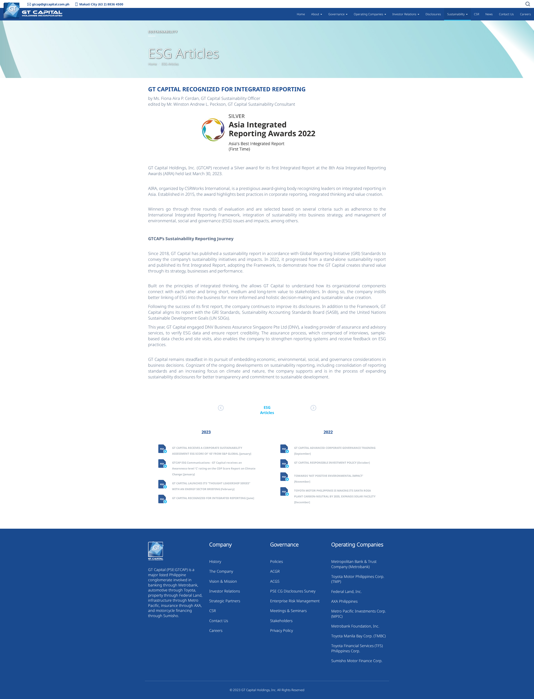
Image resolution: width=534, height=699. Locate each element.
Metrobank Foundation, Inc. (355, 626)
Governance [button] (336, 14)
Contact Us (506, 14)
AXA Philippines (344, 601)
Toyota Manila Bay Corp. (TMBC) (358, 635)
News (489, 14)
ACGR (275, 571)
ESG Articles (169, 64)
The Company (221, 571)
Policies (276, 561)
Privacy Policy (281, 630)
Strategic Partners (224, 600)
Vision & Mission (223, 581)
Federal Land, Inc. (346, 591)
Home (301, 14)
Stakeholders (281, 620)
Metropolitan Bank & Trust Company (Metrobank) (354, 564)
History (215, 561)
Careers (525, 14)
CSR (476, 14)
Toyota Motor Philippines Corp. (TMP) (357, 579)
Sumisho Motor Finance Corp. (356, 660)
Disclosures (433, 14)
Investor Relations (224, 591)
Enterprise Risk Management (295, 600)
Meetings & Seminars (288, 610)
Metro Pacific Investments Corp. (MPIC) (358, 614)
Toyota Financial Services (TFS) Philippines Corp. (357, 648)
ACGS (275, 581)
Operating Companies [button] (369, 14)
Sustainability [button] (456, 14)
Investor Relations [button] (404, 14)
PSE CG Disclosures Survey (292, 591)
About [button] (315, 14)
